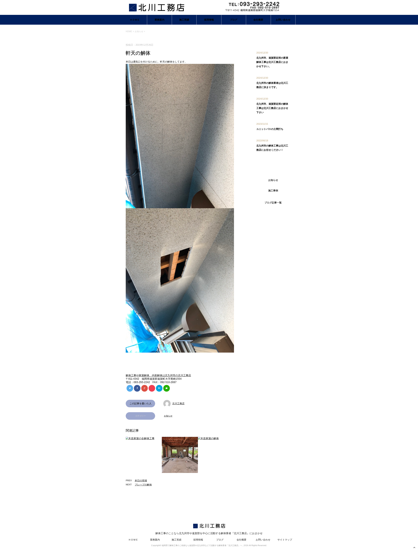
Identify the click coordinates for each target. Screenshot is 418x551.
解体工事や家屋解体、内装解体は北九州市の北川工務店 (158, 375)
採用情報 (209, 19)
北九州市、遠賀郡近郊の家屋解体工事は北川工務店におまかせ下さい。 (272, 62)
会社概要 (258, 19)
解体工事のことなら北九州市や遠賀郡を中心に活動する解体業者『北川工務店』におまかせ (209, 533)
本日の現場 (141, 480)
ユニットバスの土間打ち (269, 129)
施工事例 (273, 190)
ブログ (233, 19)
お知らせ (168, 416)
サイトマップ (284, 539)
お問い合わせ (283, 19)
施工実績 (184, 19)
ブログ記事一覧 (273, 202)
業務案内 (159, 19)
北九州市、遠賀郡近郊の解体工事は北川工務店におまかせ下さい (272, 108)
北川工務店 (178, 403)
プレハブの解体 (143, 484)
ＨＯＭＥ (135, 19)
